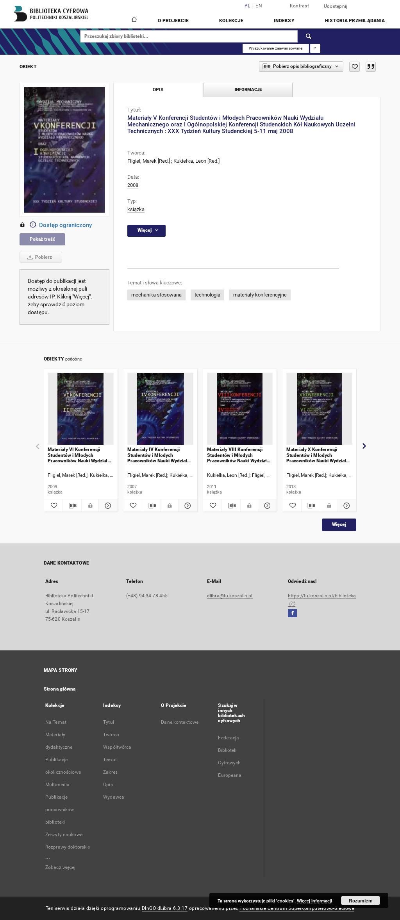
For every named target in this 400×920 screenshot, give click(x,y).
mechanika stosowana (156, 295)
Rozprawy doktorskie (67, 847)
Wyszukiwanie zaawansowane (276, 48)
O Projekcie (173, 20)
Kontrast (299, 6)
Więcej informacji (314, 901)
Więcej (339, 524)
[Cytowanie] (371, 67)
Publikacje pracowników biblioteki (59, 809)
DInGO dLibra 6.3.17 (165, 908)
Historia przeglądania (355, 20)
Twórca (111, 734)
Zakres (110, 772)
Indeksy (284, 20)
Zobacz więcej (60, 867)
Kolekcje (231, 20)
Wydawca (113, 797)
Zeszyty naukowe (63, 834)
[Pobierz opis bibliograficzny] (71, 506)
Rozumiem (361, 900)
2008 (132, 185)
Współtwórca (117, 747)
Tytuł (108, 722)
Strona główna (60, 689)
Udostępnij (336, 6)
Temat (110, 759)
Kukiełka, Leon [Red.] (196, 161)
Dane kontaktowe (179, 722)
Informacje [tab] (248, 89)
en (258, 6)
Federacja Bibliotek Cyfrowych (229, 750)
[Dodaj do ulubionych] (354, 67)
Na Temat (55, 722)
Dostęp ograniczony (65, 225)
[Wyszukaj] (309, 36)
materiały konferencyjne (260, 295)
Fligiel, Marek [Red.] (148, 161)
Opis (107, 784)
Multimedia (57, 784)
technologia (207, 295)
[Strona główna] (134, 20)
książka (136, 209)
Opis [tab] (158, 89)
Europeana (229, 775)
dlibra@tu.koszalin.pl (230, 596)
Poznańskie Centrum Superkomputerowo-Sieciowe (296, 908)
